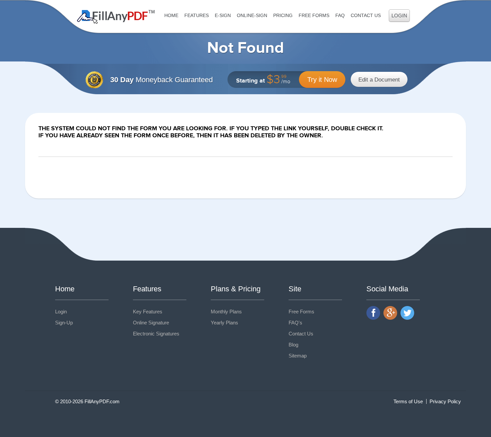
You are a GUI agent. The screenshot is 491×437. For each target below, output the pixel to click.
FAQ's (295, 322)
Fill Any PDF (116, 17)
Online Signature (151, 322)
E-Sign (223, 15)
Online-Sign (252, 15)
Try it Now (322, 79)
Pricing (283, 15)
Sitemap (298, 355)
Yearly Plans (224, 322)
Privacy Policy (445, 401)
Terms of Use (408, 401)
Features (196, 15)
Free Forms (314, 15)
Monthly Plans (226, 311)
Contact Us (366, 15)
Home (171, 15)
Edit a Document (379, 80)
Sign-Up (64, 322)
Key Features (147, 311)
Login (399, 15)
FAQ (340, 15)
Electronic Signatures (156, 333)
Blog (293, 344)
